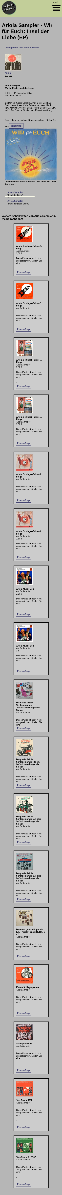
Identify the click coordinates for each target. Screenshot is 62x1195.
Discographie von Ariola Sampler (22, 47)
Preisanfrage (16, 126)
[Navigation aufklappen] (56, 11)
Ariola (8, 73)
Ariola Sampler (15, 192)
